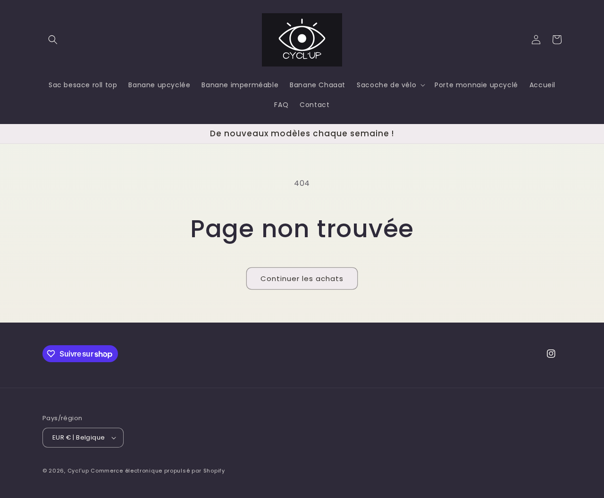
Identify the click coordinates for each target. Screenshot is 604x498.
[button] (52, 39)
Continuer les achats (302, 278)
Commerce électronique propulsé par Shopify (158, 470)
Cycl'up (78, 470)
